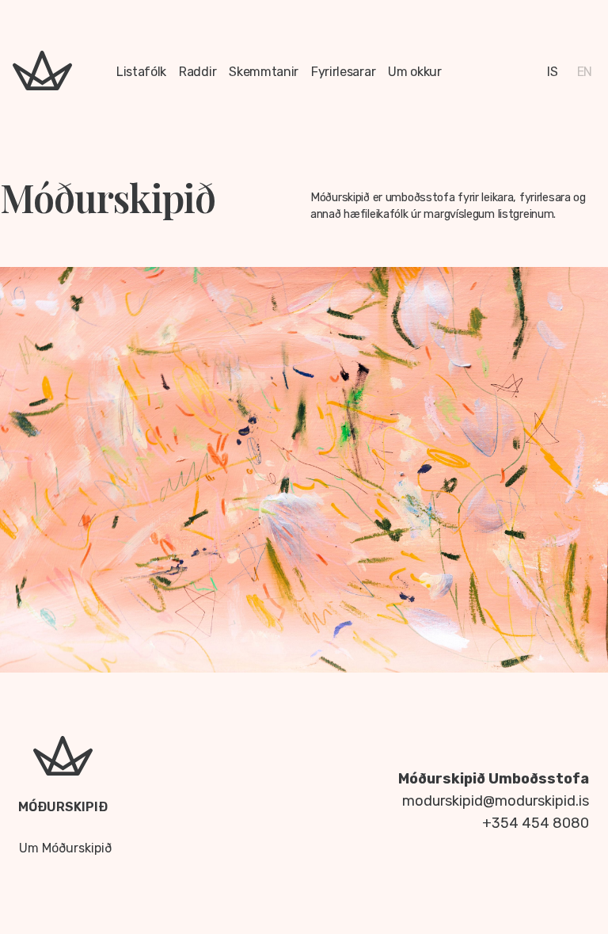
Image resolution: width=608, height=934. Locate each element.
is (552, 71)
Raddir (197, 71)
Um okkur (414, 71)
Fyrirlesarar (343, 71)
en (584, 71)
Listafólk (141, 71)
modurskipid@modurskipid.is (495, 801)
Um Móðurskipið (65, 848)
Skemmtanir (263, 71)
